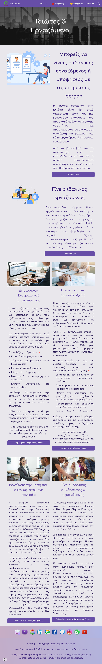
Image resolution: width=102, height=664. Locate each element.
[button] (99, 4)
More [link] (88, 4)
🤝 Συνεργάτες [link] (76, 4)
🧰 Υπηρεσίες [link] (58, 4)
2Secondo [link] (44, 4)
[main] (51, 26)
